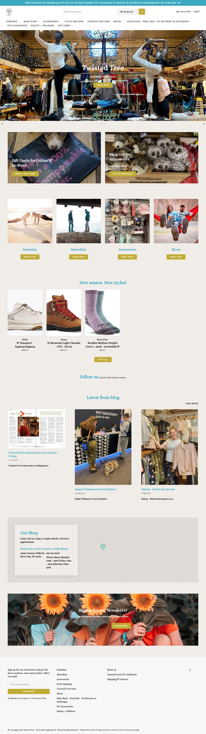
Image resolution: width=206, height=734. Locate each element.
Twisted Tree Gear (98, 21)
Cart (197, 12)
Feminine (11, 21)
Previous (2, 123)
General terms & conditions (122, 674)
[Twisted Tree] (189, 670)
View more (192, 403)
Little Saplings (74, 21)
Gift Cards (64, 25)
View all (103, 359)
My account (183, 12)
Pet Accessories (17, 25)
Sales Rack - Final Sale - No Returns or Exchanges (158, 21)
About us (111, 669)
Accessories (50, 21)
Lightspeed (51, 730)
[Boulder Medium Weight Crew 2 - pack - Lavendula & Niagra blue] (102, 313)
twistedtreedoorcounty (112, 377)
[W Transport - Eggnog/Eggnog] (25, 313)
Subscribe (121, 626)
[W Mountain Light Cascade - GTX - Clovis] (64, 313)
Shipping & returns (117, 679)
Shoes (117, 21)
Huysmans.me (72, 730)
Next (203, 123)
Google (136, 730)
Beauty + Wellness (42, 25)
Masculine (30, 21)
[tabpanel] (37, 441)
